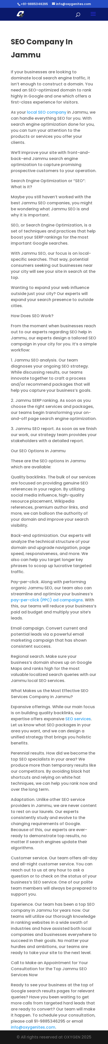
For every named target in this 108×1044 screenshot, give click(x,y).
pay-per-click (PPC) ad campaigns (47, 600)
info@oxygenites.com (33, 1027)
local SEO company (46, 112)
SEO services (78, 719)
